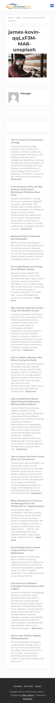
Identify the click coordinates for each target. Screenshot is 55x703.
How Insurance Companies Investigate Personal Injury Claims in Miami (27, 586)
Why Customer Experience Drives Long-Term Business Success (27, 309)
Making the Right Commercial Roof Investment (25, 237)
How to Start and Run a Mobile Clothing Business (26, 637)
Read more (16, 179)
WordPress (27, 699)
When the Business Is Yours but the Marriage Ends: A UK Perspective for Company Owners (27, 503)
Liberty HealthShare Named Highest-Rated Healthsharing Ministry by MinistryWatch (25, 401)
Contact (38, 686)
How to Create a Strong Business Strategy (27, 141)
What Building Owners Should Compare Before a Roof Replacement (25, 550)
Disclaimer (18, 686)
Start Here (28, 686)
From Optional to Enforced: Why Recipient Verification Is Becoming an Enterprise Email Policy (26, 190)
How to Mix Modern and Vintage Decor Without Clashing (27, 268)
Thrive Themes (27, 695)
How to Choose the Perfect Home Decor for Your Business (27, 458)
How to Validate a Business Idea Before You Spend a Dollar (26, 359)
